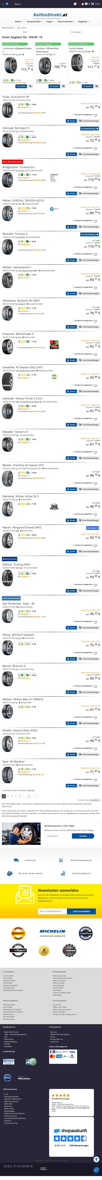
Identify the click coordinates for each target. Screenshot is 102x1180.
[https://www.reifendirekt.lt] (22, 1173)
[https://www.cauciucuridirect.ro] (8, 1173)
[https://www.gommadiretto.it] (16, 1172)
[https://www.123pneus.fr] (8, 1172)
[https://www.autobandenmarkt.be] (38, 1172)
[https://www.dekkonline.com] (19, 1172)
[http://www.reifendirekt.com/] (30, 1173)
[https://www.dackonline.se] (13, 1172)
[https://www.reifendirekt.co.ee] (19, 1173)
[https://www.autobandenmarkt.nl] (24, 1172)
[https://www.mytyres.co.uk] (27, 1172)
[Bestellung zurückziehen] (79, 3)
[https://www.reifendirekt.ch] (10, 1172)
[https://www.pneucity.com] (50, 1172)
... (24, 796)
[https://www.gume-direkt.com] (36, 1172)
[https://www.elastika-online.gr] (10, 1173)
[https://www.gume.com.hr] (16, 1173)
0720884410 (4, 4)
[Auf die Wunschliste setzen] (96, 116)
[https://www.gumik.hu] (55, 1172)
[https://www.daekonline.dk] (22, 1172)
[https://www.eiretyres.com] (52, 1172)
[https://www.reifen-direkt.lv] (24, 1173)
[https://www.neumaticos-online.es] (30, 1172)
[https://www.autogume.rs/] (27, 1173)
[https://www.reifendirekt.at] (33, 1172)
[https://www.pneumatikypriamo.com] (47, 1172)
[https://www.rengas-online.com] (41, 1172)
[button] (96, 1159)
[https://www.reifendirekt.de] (5, 1172)
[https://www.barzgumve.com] (13, 1173)
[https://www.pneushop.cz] (44, 1172)
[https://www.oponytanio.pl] (5, 1173)
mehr (54, 1111)
